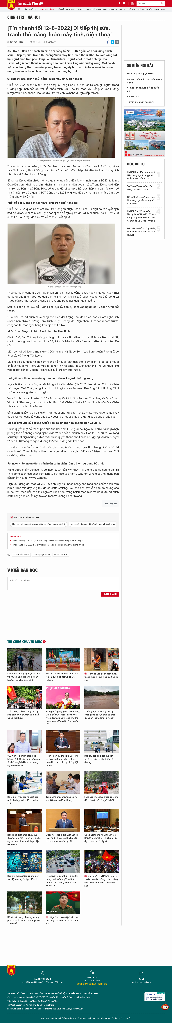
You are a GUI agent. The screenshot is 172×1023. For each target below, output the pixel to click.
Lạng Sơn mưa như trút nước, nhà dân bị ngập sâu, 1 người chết (101, 799)
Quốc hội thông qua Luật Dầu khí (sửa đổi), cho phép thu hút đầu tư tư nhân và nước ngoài (62, 838)
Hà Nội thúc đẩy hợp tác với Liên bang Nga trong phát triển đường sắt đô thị (141, 175)
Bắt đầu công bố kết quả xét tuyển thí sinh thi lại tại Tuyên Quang (99, 759)
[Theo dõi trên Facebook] (120, 3)
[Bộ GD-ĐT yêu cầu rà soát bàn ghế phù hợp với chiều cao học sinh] (24, 782)
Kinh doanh (159, 9)
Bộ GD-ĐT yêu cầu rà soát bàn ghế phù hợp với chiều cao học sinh (23, 800)
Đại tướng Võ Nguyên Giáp (140, 73)
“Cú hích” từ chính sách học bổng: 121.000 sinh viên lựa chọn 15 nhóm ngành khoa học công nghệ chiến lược (23, 761)
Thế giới (60, 9)
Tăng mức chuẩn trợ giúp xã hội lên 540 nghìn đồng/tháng (62, 799)
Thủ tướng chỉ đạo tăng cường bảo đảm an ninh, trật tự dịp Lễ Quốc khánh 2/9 (23, 714)
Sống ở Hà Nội (145, 9)
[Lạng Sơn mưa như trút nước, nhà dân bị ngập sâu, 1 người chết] (101, 782)
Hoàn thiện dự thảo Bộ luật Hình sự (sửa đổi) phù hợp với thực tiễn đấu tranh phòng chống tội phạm (62, 761)
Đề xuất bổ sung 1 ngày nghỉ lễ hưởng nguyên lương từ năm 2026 (141, 200)
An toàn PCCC (134, 96)
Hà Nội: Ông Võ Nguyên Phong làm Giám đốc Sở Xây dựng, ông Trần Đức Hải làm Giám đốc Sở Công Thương (141, 216)
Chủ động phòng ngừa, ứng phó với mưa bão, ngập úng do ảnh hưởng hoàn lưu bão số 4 (23, 676)
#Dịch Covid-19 (60, 555)
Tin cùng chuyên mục (24, 641)
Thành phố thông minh (96, 9)
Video (80, 9)
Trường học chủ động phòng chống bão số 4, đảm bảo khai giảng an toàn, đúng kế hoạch (99, 714)
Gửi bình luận (110, 594)
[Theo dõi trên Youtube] (124, 3)
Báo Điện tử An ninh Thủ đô (11, 5)
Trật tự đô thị (29, 9)
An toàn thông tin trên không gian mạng (144, 81)
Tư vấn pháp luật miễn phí (140, 102)
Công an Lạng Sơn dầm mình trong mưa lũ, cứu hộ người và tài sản (101, 677)
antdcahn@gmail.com (141, 982)
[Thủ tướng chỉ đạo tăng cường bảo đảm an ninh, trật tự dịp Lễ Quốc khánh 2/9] (24, 697)
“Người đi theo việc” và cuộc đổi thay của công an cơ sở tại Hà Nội (63, 920)
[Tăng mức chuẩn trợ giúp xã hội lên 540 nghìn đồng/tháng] (63, 782)
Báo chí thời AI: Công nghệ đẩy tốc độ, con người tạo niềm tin (23, 878)
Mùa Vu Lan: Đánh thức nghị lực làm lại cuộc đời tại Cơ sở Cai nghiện (62, 676)
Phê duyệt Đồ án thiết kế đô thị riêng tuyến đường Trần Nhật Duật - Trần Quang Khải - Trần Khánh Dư (62, 881)
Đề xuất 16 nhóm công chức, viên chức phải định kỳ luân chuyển (141, 231)
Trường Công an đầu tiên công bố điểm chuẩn (140, 188)
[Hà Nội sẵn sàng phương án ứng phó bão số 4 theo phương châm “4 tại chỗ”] (24, 902)
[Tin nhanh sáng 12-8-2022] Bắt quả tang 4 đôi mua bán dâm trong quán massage (47, 541)
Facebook (107, 42)
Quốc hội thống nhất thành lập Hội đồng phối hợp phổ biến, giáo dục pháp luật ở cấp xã (101, 838)
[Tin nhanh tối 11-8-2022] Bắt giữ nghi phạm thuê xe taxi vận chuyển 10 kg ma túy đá (48, 545)
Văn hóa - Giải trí (117, 9)
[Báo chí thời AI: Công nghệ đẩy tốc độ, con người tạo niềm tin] (24, 861)
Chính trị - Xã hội (46, 9)
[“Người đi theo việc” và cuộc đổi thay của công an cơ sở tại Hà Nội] (63, 902)
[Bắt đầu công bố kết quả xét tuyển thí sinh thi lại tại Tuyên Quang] (101, 741)
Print (117, 42)
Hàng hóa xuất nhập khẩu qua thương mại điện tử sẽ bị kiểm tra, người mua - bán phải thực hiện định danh (24, 840)
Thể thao (132, 9)
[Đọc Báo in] (134, 3)
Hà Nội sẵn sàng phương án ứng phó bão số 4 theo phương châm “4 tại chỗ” (24, 920)
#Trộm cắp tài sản (21, 555)
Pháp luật (71, 9)
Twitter (112, 42)
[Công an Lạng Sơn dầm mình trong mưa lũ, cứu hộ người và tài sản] (101, 659)
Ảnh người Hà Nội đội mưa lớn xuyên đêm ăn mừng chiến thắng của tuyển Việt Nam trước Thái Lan (101, 881)
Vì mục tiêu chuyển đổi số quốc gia (143, 89)
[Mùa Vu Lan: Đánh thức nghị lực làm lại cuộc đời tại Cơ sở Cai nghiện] (63, 659)
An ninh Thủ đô (30, 3)
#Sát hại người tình (41, 555)
